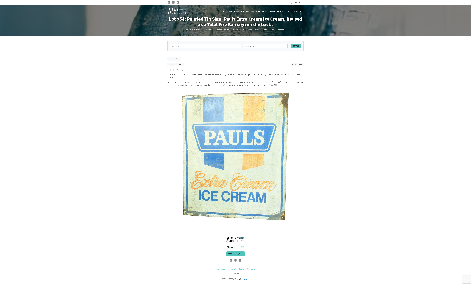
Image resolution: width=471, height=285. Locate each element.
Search (296, 46)
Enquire (239, 253)
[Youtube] (174, 2)
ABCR (264, 11)
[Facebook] (169, 2)
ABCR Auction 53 (208, 29)
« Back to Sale (174, 58)
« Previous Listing (176, 64)
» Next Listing (297, 64)
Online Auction (236, 11)
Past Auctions (253, 11)
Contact (281, 11)
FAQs (272, 11)
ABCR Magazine (294, 11)
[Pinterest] (178, 2)
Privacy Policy (219, 269)
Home (224, 11)
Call (230, 253)
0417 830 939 (239, 247)
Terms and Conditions (235, 269)
